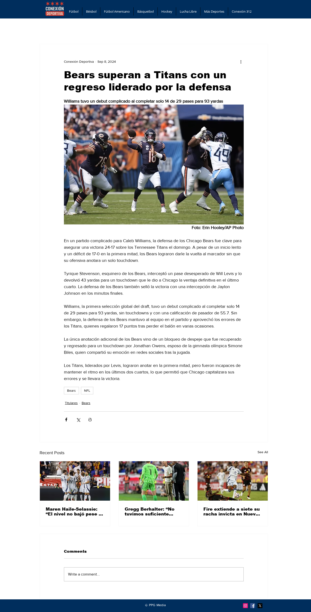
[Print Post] (90, 419)
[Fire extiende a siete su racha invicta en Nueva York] (233, 481)
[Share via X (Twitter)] (78, 419)
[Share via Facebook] (66, 419)
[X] (260, 605)
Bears (71, 390)
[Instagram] (245, 605)
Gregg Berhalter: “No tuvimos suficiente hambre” (149, 511)
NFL (87, 390)
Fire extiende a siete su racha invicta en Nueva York (231, 511)
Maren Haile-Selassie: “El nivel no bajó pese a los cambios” (74, 511)
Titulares (71, 403)
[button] (73, 11)
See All (263, 452)
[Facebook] (252, 605)
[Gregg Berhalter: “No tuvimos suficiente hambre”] (154, 481)
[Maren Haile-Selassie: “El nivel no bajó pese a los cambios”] (75, 481)
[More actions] (241, 61)
